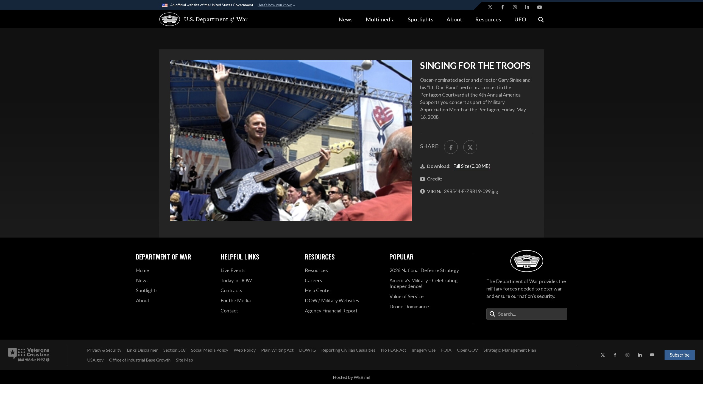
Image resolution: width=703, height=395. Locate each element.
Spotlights (420, 19)
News (346, 19)
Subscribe (680, 355)
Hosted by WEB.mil (351, 377)
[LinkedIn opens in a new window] (527, 7)
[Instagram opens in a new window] (515, 7)
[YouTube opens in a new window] (539, 7)
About (454, 19)
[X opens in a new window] (490, 7)
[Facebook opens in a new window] (502, 7)
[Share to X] (470, 147)
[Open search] (541, 19)
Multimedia (380, 19)
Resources (488, 19)
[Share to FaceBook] (451, 147)
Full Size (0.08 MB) (471, 166)
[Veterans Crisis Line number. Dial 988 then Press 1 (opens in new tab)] (28, 355)
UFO (520, 19)
